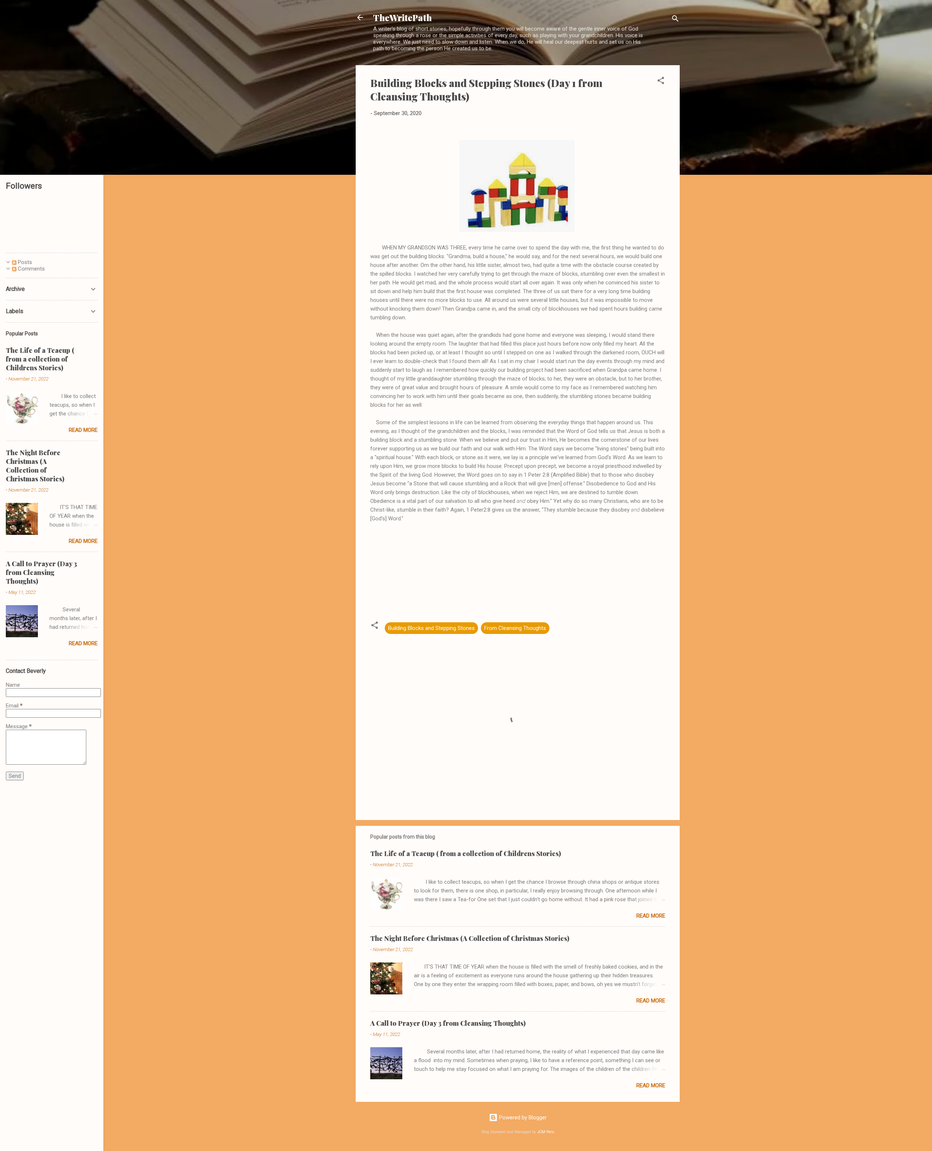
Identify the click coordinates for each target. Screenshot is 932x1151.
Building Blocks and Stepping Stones (431, 628)
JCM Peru (545, 1132)
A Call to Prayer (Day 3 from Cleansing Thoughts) (448, 1023)
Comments (30, 268)
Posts (24, 262)
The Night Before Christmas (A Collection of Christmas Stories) (469, 938)
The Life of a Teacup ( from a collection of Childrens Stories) (465, 853)
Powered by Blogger (522, 1117)
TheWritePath (402, 17)
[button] (660, 81)
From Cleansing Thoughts (515, 628)
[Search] (675, 20)
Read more (650, 915)
